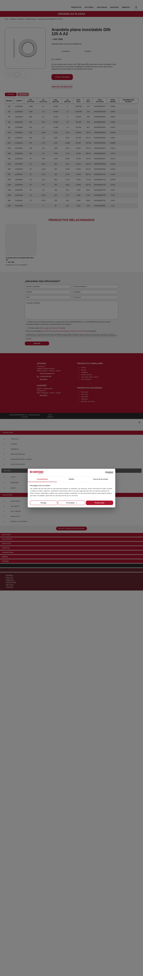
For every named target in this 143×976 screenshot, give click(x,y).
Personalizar (70, 503)
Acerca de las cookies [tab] (100, 479)
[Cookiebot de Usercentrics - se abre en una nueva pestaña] (104, 472)
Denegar (43, 503)
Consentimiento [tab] (42, 479)
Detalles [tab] (71, 479)
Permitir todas (99, 503)
